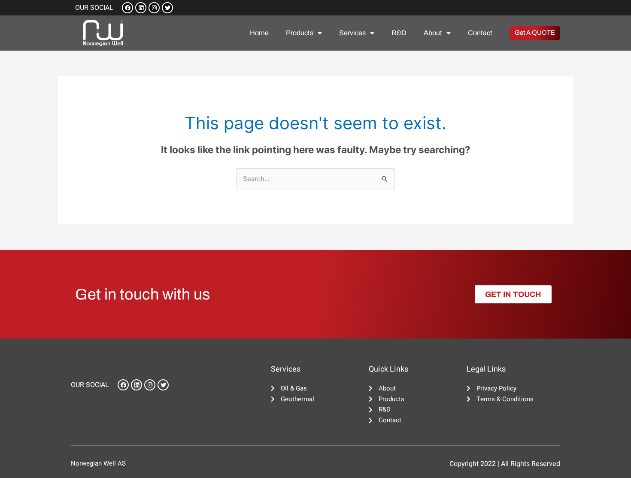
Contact (480, 32)
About (433, 32)
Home (259, 32)
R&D (399, 32)
